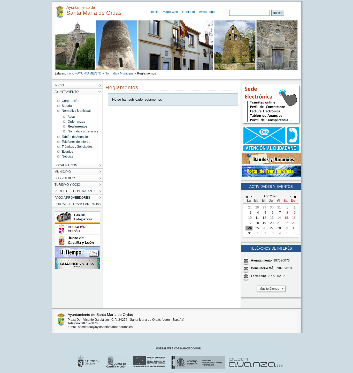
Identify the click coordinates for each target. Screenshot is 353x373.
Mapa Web (170, 12)
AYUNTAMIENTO (89, 73)
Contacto (188, 12)
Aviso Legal (207, 12)
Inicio (155, 12)
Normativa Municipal (119, 73)
